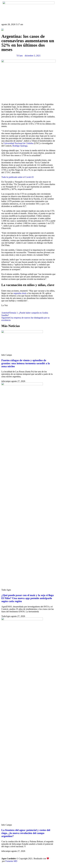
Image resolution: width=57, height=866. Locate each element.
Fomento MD (11, 861)
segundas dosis (19, 293)
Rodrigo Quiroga (19, 146)
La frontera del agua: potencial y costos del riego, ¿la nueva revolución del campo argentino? (25, 833)
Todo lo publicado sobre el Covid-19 (17, 177)
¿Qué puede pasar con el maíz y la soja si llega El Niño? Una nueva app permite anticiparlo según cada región (27, 598)
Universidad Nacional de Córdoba (18, 143)
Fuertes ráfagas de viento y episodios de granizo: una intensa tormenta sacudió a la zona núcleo (25, 363)
